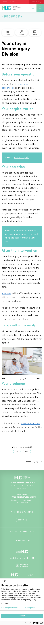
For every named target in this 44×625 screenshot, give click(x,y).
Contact (21, 520)
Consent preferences (9, 608)
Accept (22, 616)
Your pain (6, 294)
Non (27, 451)
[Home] (11, 7)
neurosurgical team (30, 424)
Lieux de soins (21, 540)
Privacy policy (29, 608)
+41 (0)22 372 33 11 (22, 512)
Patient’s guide (21, 158)
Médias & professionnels (20, 532)
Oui (17, 451)
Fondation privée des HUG (22, 558)
